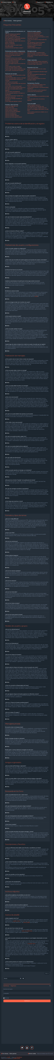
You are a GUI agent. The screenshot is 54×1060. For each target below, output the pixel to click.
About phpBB (26, 922)
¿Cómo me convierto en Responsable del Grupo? (36, 40)
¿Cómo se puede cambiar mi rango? (13, 67)
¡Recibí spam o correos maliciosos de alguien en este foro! (37, 56)
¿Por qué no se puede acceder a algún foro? (15, 87)
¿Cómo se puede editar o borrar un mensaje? (15, 77)
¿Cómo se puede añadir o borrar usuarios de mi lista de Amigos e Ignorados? (37, 63)
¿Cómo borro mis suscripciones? (35, 91)
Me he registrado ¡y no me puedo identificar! (15, 38)
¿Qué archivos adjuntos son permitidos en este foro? (38, 97)
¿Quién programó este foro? (33, 105)
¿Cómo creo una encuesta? (11, 82)
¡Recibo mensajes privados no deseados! (36, 54)
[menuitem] (14, 2)
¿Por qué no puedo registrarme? (12, 36)
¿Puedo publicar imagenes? (11, 110)
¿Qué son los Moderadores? (33, 34)
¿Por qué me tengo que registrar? (12, 34)
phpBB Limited (16, 921)
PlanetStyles (19, 1057)
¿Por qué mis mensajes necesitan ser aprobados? (13, 99)
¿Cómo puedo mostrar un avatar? (12, 66)
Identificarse (6, 985)
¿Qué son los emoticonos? (11, 108)
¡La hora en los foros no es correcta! (13, 58)
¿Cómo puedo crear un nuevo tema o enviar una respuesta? (15, 76)
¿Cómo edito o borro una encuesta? (13, 86)
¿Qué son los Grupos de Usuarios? (35, 35)
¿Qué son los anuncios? (10, 113)
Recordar (7, 998)
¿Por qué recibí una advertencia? (12, 91)
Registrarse (13, 985)
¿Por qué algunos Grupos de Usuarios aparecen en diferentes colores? (36, 43)
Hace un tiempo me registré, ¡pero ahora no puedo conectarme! (15, 41)
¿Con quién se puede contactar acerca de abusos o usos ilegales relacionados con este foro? (37, 109)
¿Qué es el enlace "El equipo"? (34, 47)
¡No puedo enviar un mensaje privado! (36, 52)
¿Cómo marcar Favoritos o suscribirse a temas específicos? (37, 88)
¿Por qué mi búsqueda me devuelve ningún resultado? (37, 72)
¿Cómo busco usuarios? (32, 77)
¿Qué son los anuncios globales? (12, 111)
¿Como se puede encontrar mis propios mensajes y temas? (36, 79)
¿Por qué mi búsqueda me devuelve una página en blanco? (36, 75)
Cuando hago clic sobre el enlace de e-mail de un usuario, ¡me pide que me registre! (15, 69)
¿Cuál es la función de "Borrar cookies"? (14, 47)
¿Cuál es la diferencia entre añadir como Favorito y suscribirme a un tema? (36, 85)
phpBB (36, 296)
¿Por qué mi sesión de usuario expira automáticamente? (13, 46)
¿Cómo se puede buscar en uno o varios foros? (36, 69)
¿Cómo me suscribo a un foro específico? (37, 90)
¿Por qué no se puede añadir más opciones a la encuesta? (15, 84)
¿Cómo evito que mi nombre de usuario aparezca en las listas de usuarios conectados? (14, 55)
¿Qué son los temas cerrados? (12, 115)
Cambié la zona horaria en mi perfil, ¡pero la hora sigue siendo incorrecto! (15, 60)
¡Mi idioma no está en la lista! (11, 62)
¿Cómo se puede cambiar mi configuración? (15, 52)
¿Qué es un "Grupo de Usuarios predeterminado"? (34, 46)
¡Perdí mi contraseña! (10, 43)
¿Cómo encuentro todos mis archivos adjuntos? (36, 99)
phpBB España (16, 1058)
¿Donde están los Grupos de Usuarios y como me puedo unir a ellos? (38, 37)
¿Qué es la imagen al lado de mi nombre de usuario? (15, 64)
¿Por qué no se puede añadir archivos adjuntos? (13, 89)
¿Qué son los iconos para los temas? (13, 117)
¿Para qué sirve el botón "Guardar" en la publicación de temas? (14, 96)
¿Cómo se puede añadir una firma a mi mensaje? (14, 80)
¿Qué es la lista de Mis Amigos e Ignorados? (37, 61)
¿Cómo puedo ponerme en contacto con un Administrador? (37, 112)
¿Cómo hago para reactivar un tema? (13, 101)
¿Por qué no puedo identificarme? (13, 39)
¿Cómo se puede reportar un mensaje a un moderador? (15, 94)
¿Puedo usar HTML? (9, 107)
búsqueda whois (31, 943)
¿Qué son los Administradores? (34, 32)
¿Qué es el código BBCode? (11, 106)
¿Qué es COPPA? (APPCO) (11, 35)
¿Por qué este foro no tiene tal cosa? (35, 106)
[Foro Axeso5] (27, 6)
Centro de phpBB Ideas (27, 931)
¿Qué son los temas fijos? (11, 114)
